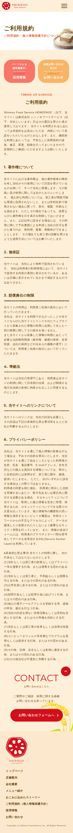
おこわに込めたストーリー (23, 797)
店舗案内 (11, 777)
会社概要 (11, 784)
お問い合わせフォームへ (36, 715)
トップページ (14, 770)
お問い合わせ (14, 816)
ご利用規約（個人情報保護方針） (27, 803)
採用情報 (11, 810)
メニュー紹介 (14, 790)
